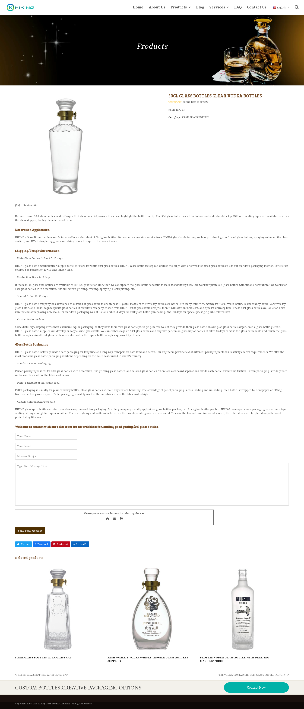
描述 (17, 205)
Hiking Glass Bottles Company (54, 703)
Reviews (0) (30, 205)
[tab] (17, 205)
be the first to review (195, 102)
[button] (296, 7)
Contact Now (256, 687)
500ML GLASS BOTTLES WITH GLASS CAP (41, 675)
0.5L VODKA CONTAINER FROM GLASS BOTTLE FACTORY (252, 675)
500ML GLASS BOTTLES (195, 117)
